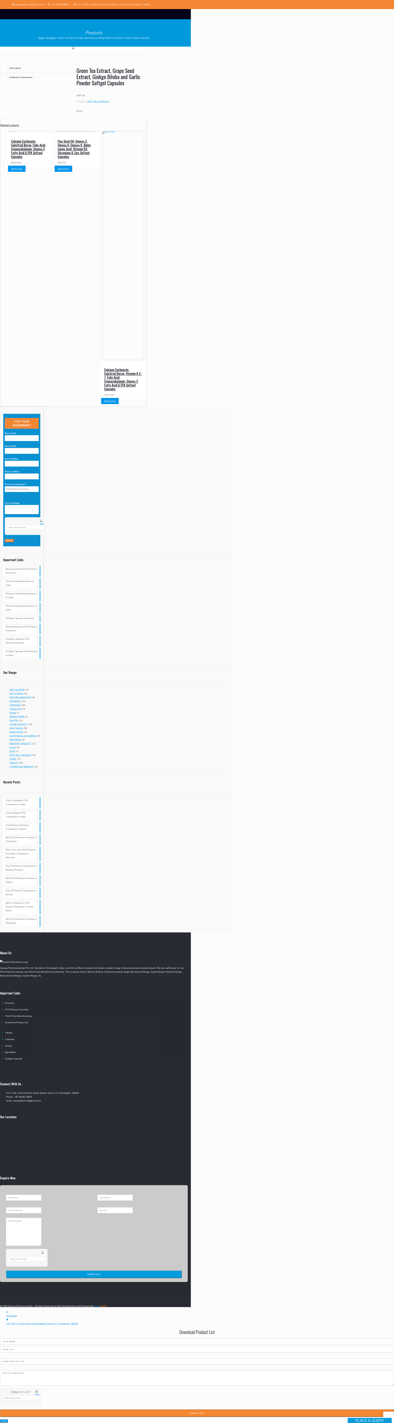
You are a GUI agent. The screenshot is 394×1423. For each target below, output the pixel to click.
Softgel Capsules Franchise (20, 618)
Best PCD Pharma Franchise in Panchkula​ (21, 839)
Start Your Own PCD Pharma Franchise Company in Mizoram (21, 853)
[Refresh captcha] (42, 525)
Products (51, 37)
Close (4, 1421)
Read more (16, 168)
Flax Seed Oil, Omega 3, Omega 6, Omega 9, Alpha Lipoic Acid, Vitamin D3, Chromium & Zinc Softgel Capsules (74, 149)
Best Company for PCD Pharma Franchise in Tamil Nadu (19, 906)
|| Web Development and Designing (72, 1306)
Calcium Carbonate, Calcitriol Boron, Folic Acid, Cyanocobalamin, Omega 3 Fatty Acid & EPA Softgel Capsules (28, 149)
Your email (10, 446)
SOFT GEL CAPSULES (98, 101)
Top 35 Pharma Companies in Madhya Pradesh (21, 868)
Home (41, 37)
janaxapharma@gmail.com (30, 4)
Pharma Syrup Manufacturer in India (21, 608)
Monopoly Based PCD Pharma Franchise (21, 571)
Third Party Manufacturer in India (20, 583)
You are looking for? (15, 484)
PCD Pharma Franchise (17, 1009)
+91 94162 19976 (23, 1096)
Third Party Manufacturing (18, 1016)
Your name (10, 433)
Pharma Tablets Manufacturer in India (21, 595)
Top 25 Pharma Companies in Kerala (21, 892)
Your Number (12, 458)
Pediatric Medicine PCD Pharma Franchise (17, 641)
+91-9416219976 (59, 4)
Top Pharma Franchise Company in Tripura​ (17, 827)
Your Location (12, 471)
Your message (12, 503)
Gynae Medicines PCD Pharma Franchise (21, 628)
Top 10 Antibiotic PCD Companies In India (17, 802)
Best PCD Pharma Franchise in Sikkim (21, 880)
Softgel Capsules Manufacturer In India (22, 653)
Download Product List (16, 1022)
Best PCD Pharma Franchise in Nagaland (21, 921)
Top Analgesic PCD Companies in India (16, 814)
